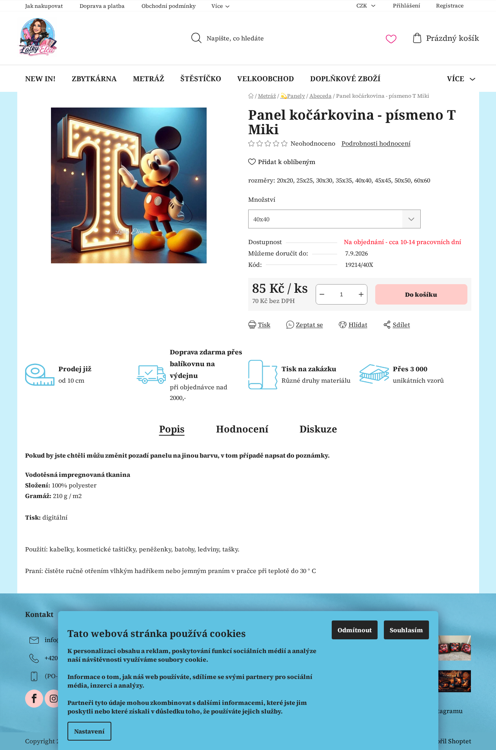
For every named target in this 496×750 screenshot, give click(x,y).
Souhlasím (406, 630)
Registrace (449, 5)
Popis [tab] (172, 428)
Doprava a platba (102, 6)
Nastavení (89, 731)
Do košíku (421, 294)
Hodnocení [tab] (242, 428)
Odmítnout (355, 630)
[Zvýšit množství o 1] (361, 294)
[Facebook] (34, 699)
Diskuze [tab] (318, 428)
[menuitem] (40, 78)
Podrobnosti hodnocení (376, 143)
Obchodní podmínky (169, 6)
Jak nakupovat (44, 6)
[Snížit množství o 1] (322, 294)
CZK (362, 5)
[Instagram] (54, 699)
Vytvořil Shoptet (447, 741)
